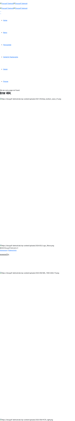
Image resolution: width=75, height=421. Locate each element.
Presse (5, 81)
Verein (5, 69)
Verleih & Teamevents (10, 57)
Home (5, 20)
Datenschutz (12, 250)
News (5, 33)
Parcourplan (7, 45)
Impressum (3, 250)
